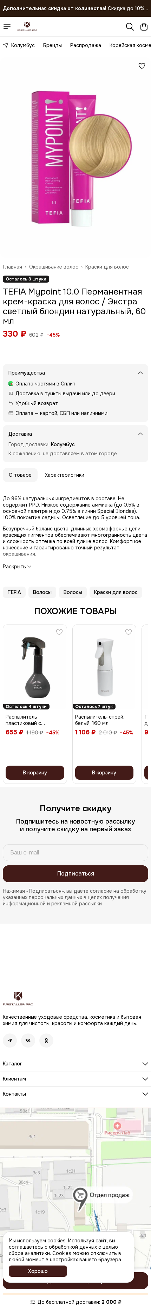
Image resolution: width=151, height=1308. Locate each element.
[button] (14, 592)
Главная (12, 267)
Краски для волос (107, 267)
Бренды (52, 45)
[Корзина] (144, 26)
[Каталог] (7, 26)
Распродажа (85, 45)
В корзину (35, 772)
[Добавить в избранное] (141, 66)
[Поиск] (130, 26)
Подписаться (75, 873)
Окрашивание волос (53, 267)
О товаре (20, 475)
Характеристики (64, 475)
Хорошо (38, 1271)
